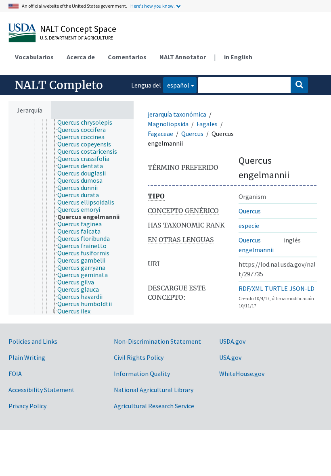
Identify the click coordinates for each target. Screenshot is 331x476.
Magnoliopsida (168, 124)
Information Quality (142, 374)
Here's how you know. (152, 6)
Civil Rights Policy (138, 357)
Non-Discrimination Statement (157, 341)
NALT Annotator (182, 57)
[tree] (71, 217)
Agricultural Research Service (154, 406)
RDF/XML (251, 288)
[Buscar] (299, 85)
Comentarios (127, 57)
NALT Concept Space (78, 28)
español (176, 85)
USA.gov (230, 357)
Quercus (192, 133)
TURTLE (276, 288)
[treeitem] (88, 122)
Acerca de (81, 57)
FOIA (15, 374)
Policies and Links (32, 341)
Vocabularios (34, 57)
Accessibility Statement (41, 390)
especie (249, 225)
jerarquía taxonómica (177, 114)
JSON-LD (301, 288)
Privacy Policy (27, 406)
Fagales (207, 124)
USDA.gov (232, 341)
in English (238, 57)
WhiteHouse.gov (241, 374)
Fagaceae (160, 133)
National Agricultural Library (153, 390)
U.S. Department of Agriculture (76, 38)
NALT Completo (59, 85)
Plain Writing (26, 357)
